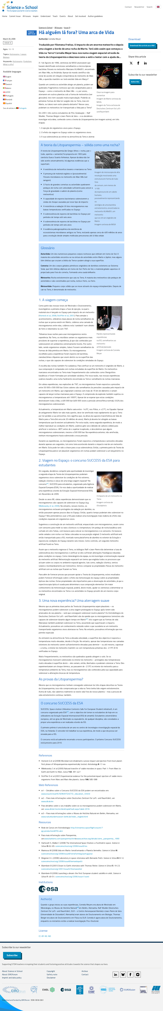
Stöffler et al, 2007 (65, 315)
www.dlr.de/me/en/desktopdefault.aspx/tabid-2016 (67, 809)
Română (8, 99)
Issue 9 (67, 27)
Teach (55, 16)
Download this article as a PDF (142, 45)
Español (8, 103)
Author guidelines (95, 16)
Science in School (45, 27)
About (70, 16)
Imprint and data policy (12, 977)
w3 (78, 907)
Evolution (27, 61)
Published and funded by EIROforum (16, 1000)
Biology (6, 57)
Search (149, 6)
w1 (47, 483)
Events (63, 16)
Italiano (8, 88)
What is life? (8, 64)
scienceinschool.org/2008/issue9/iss (71, 846)
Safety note (52, 974)
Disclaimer (51, 977)
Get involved (80, 16)
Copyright (51, 971)
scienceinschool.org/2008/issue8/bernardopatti (61, 861)
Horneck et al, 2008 (47, 315)
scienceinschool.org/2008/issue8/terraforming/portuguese (67, 853)
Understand (45, 16)
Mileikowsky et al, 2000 (49, 505)
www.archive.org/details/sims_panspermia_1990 (97, 838)
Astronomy (17, 61)
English (8, 76)
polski (7, 92)
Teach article (31, 33)
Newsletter (139, 6)
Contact (128, 6)
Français (8, 80)
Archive (85, 971)
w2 (87, 619)
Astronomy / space (18, 54)
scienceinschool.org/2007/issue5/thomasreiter (61, 868)
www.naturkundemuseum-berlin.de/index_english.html (64, 816)
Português (9, 95)
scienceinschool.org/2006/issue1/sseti (72, 876)
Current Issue (15, 16)
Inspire (35, 16)
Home (4, 16)
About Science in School (12, 971)
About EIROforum (10, 974)
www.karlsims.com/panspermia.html (59, 838)
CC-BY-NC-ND (45, 936)
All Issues (27, 16)
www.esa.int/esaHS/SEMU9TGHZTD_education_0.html (65, 793)
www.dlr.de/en (47, 801)
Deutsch (8, 84)
